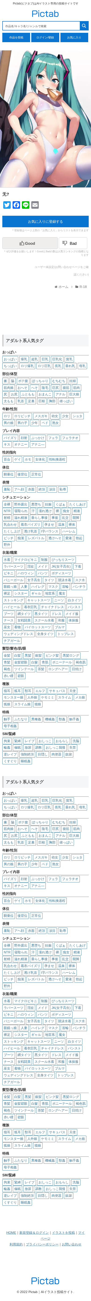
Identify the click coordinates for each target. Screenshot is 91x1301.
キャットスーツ (38, 600)
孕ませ (49, 524)
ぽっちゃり (40, 381)
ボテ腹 (23, 381)
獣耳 (28, 691)
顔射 (24, 438)
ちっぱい (10, 366)
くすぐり (10, 761)
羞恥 (7, 489)
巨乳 (45, 359)
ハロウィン (26, 573)
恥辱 (63, 489)
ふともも (28, 394)
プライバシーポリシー (42, 1244)
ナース (9, 620)
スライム (64, 697)
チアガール (12, 641)
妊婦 (72, 381)
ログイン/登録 (45, 37)
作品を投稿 (16, 37)
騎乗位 (9, 474)
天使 (72, 691)
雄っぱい (66, 401)
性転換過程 (57, 459)
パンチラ (79, 586)
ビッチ (9, 538)
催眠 (17, 747)
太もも (9, 401)
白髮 (34, 662)
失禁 (72, 747)
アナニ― (37, 444)
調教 (38, 747)
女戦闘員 (24, 620)
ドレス (56, 614)
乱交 (65, 518)
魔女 (62, 593)
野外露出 (20, 504)
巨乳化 (57, 359)
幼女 (55, 416)
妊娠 (48, 504)
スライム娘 (22, 704)
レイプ (30, 741)
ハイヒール (12, 607)
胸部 (52, 401)
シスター (20, 593)
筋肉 (76, 388)
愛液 (68, 538)
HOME (11, 1232)
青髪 (7, 662)
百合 (7, 459)
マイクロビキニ (25, 559)
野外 (7, 544)
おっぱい (10, 359)
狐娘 (7, 704)
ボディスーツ (61, 573)
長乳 (58, 366)
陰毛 (45, 388)
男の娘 (9, 423)
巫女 (7, 627)
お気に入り (74, 37)
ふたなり (20, 719)
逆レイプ (10, 754)
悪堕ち (36, 504)
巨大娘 (74, 394)
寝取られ (21, 511)
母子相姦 (10, 726)
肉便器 (56, 754)
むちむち (58, 381)
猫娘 (38, 704)
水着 (7, 559)
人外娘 (32, 697)
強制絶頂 (27, 754)
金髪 (7, 655)
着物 (17, 627)
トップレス (65, 634)
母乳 (82, 366)
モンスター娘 (13, 697)
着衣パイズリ (30, 524)
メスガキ (41, 416)
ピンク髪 (52, 655)
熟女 (55, 423)
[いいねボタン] (30, 243)
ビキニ (9, 573)
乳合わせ (10, 524)
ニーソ (59, 600)
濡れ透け (45, 511)
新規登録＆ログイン (34, 1232)
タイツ (49, 580)
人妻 (24, 586)
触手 (7, 719)
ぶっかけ (37, 438)
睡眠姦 (26, 761)
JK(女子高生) (61, 566)
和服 (61, 620)
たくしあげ (77, 504)
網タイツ (24, 614)
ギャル (36, 593)
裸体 (72, 524)
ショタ (77, 416)
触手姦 (74, 719)
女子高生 (33, 580)
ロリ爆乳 (27, 366)
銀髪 (38, 655)
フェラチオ (70, 438)
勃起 (79, 538)
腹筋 (66, 388)
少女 (65, 416)
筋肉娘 (9, 388)
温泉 (61, 524)
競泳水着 (64, 580)
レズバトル (36, 538)
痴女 (66, 511)
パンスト (74, 607)
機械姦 (50, 719)
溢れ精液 (20, 518)
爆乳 (24, 359)
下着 (78, 566)
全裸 (7, 504)
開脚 (76, 518)
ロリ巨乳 (44, 366)
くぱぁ (60, 504)
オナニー (20, 444)
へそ (34, 388)
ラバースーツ (13, 566)
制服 (44, 559)
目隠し (43, 754)
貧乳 (69, 359)
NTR (7, 511)
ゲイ (17, 459)
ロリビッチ (22, 416)
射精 (7, 518)
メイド (43, 566)
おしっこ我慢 (55, 747)
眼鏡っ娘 (10, 586)
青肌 (45, 662)
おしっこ (45, 741)
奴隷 (68, 754)
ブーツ (9, 614)
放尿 (28, 747)
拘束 (7, 741)
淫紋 (30, 566)
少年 (34, 423)
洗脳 (76, 741)
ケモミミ (47, 697)
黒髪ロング (71, 655)
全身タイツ (45, 634)
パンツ (43, 573)
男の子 (22, 423)
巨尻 (55, 388)
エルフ (40, 691)
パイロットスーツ (38, 627)
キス (7, 444)
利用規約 (16, 1244)
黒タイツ (41, 614)
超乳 (34, 359)
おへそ (22, 388)
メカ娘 (80, 697)
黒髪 (28, 655)
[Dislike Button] (73, 243)
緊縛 (17, 741)
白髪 (17, 655)
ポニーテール (62, 662)
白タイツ (74, 600)
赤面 (31, 489)
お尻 (14, 394)
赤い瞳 (9, 676)
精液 (77, 511)
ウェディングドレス (18, 634)
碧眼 (21, 676)
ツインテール (24, 669)
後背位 (22, 474)
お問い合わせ (71, 1244)
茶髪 (41, 669)
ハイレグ (37, 586)
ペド (45, 423)
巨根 (41, 401)
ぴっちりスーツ (63, 559)
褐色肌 (81, 662)
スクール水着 (44, 620)
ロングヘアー (58, 669)
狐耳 (17, 691)
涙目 (52, 489)
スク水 (80, 580)
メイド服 (71, 614)
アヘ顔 (19, 489)
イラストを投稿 (63, 1232)
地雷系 (50, 593)
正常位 (36, 474)
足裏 (31, 401)
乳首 (21, 401)
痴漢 (21, 538)
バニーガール (13, 580)
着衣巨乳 (30, 607)
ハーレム (68, 531)
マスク (53, 586)
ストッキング (13, 600)
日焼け (77, 669)
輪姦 (7, 747)
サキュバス (57, 691)
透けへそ (54, 538)
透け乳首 (30, 531)
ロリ (7, 416)
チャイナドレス (52, 607)
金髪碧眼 (20, 662)
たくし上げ (12, 531)
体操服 (73, 620)
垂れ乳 (70, 366)
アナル (60, 394)
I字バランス (49, 531)
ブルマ (60, 627)
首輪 (65, 586)
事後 (55, 518)
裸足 (7, 593)
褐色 (7, 669)
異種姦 (36, 719)
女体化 (40, 459)
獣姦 (62, 719)
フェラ (53, 438)
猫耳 (7, 691)
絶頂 (41, 489)
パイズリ (10, 438)
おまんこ (45, 394)
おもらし (62, 741)
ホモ (28, 459)
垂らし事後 (39, 518)
